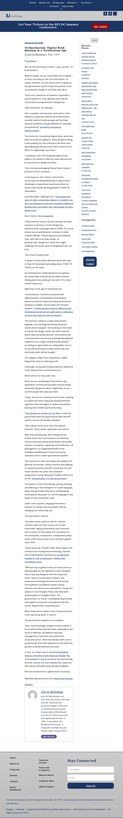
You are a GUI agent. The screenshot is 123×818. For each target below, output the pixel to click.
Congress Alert (88, 225)
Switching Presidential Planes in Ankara (90, 178)
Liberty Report (46, 786)
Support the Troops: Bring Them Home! (87, 141)
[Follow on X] (110, 14)
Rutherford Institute (63, 678)
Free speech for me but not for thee (42, 413)
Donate (71, 3)
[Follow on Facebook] (105, 14)
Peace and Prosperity (44, 768)
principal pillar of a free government (49, 478)
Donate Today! (90, 261)
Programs (59, 3)
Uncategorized (88, 251)
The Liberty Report (90, 246)
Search (94, 40)
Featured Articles (34, 42)
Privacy (9, 809)
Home (32, 3)
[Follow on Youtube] (115, 14)
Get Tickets (100, 26)
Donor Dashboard (15, 788)
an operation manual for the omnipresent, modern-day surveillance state (47, 558)
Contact (54, 6)
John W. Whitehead (36, 54)
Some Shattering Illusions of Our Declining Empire (89, 56)
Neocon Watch (88, 234)
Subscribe (68, 6)
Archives (86, 3)
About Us (44, 3)
